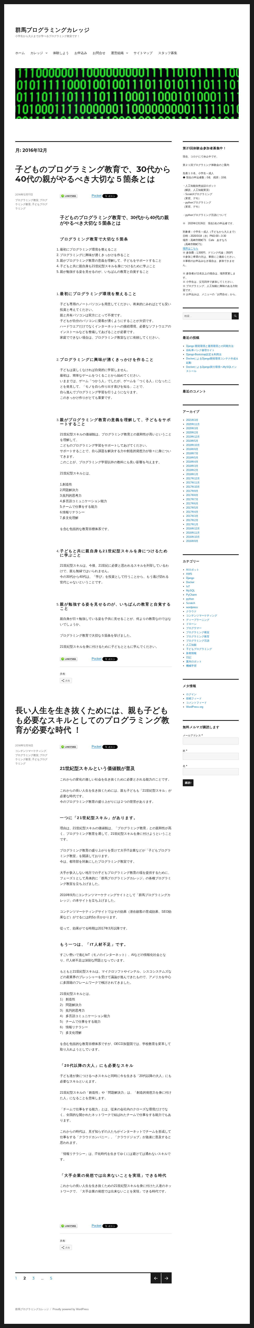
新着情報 (191, 653)
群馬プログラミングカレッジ (52, 29)
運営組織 (117, 53)
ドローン (191, 623)
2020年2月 (192, 432)
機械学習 (191, 665)
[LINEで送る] (68, 196)
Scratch (190, 603)
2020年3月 (192, 428)
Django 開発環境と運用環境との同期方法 (210, 346)
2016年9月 (192, 541)
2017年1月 (192, 524)
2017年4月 (192, 511)
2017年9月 (192, 490)
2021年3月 (192, 419)
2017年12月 (193, 478)
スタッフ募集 (167, 53)
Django (190, 578)
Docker (190, 582)
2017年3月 (192, 516)
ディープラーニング (197, 619)
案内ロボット (194, 661)
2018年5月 (192, 457)
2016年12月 (193, 528)
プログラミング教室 (26, 200)
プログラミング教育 (197, 636)
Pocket (96, 195)
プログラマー (194, 628)
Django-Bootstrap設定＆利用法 (203, 354)
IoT (188, 586)
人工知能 (191, 644)
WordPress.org (194, 706)
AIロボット (192, 569)
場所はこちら (190, 248)
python (190, 598)
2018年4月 (192, 461)
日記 (188, 657)
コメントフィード (196, 702)
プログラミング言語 (197, 640)
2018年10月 (193, 445)
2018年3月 (192, 465)
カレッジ (36, 53)
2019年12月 (193, 436)
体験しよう (61, 53)
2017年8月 (192, 495)
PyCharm (191, 594)
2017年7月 (192, 499)
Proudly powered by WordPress (71, 1309)
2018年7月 (192, 453)
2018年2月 (192, 470)
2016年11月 (193, 532)
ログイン (191, 694)
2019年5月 (192, 440)
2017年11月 (193, 482)
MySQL (190, 590)
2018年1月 (192, 474)
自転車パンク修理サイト (200, 350)
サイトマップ (143, 53)
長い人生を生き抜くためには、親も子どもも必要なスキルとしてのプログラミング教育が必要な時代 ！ (92, 720)
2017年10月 (193, 486)
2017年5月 (192, 507)
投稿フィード (194, 698)
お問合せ (99, 53)
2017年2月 (192, 520)
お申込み (80, 53)
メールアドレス (193, 735)
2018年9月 (192, 449)
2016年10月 (193, 536)
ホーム (20, 53)
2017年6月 (192, 503)
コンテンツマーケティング (30, 750)
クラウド (191, 611)
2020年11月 (193, 424)
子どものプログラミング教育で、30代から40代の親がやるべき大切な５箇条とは (93, 174)
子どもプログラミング (199, 648)
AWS (189, 573)
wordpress (192, 607)
